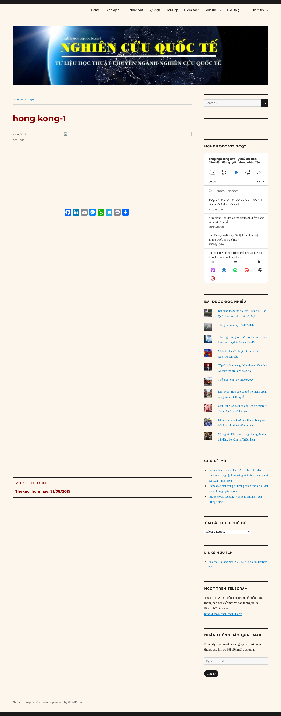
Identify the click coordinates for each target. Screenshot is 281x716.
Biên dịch (112, 10)
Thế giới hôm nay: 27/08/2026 (236, 325)
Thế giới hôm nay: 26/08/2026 (236, 379)
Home (95, 10)
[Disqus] (102, 297)
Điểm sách (192, 10)
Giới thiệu (234, 10)
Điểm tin (258, 10)
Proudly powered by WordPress (62, 702)
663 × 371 (18, 140)
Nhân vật (136, 10)
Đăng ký (211, 673)
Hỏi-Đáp (172, 10)
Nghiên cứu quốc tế (25, 702)
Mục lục (211, 10)
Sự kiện (154, 10)
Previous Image (23, 99)
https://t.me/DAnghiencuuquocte (223, 613)
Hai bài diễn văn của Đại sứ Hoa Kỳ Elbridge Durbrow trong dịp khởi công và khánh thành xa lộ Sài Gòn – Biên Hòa (238, 475)
